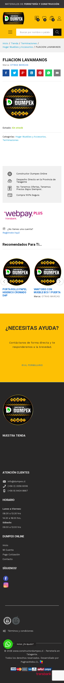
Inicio (5, 545)
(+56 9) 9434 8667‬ (18, 490)
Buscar (57, 32)
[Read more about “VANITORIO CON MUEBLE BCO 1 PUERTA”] (39, 284)
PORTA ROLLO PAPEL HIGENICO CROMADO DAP (15, 292)
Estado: (7, 127)
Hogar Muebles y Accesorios (30, 136)
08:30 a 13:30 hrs (12, 513)
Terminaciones (10, 140)
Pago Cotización (11, 554)
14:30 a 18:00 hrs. (12, 518)
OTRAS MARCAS (19, 65)
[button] (8, 644)
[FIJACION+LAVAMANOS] (14, 72)
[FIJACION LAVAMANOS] (6, 72)
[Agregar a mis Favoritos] (24, 284)
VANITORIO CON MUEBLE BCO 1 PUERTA (47, 291)
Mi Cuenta (8, 550)
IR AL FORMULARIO (32, 365)
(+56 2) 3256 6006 (18, 486)
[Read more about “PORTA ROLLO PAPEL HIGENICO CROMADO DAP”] (8, 284)
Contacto (8, 559)
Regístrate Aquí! (11, 232)
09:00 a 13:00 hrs (12, 527)
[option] (16, 280)
